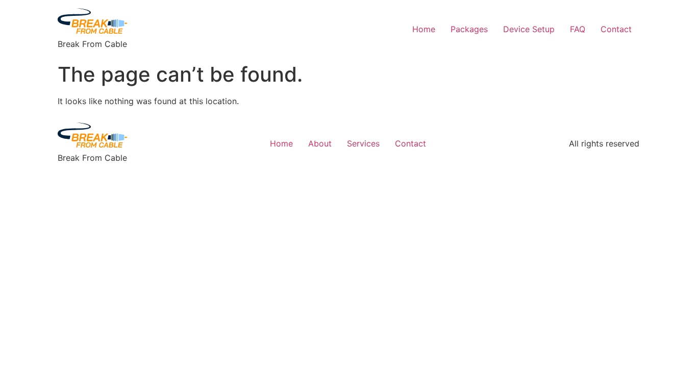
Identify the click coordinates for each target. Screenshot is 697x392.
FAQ (577, 29)
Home (423, 29)
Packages (469, 29)
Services (363, 143)
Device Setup (529, 29)
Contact (616, 29)
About (320, 143)
